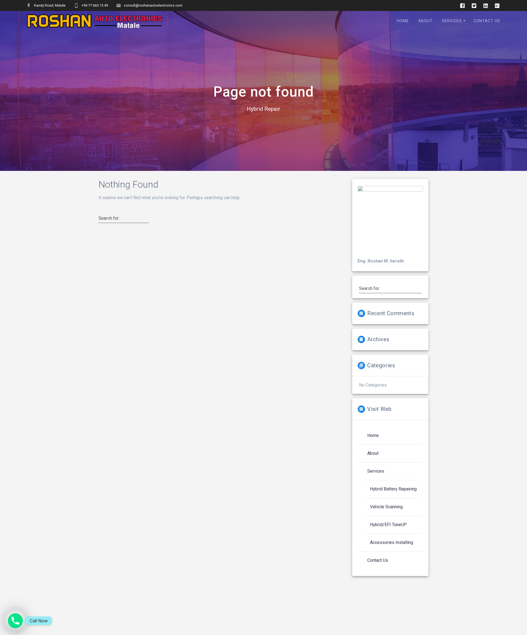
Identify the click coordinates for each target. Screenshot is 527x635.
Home (403, 21)
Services (452, 21)
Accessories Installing (391, 542)
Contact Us (486, 21)
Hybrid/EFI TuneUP (388, 524)
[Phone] (15, 620)
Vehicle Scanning (386, 506)
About (425, 21)
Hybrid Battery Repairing (393, 489)
